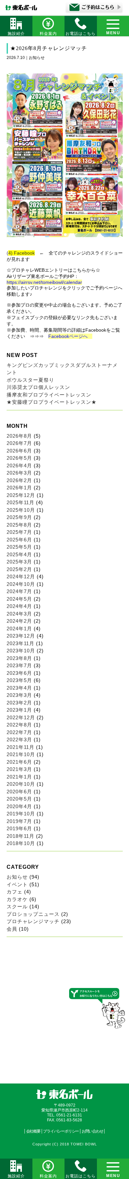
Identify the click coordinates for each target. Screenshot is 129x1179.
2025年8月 (19, 525)
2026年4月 (19, 465)
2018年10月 (21, 843)
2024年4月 (19, 606)
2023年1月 (19, 710)
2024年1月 (19, 628)
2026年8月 (19, 436)
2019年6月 (19, 828)
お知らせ (17, 877)
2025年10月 (21, 510)
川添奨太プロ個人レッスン (38, 387)
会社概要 (33, 1131)
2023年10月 (21, 650)
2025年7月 (19, 532)
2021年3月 (19, 769)
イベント (17, 884)
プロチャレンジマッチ (33, 921)
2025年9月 (19, 517)
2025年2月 (19, 569)
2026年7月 (19, 443)
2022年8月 (19, 724)
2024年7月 (19, 591)
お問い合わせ (92, 1131)
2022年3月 (19, 739)
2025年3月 (19, 561)
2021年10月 (21, 754)
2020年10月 (21, 784)
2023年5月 (19, 680)
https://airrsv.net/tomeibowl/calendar (44, 282)
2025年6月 (19, 539)
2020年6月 (19, 791)
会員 (12, 929)
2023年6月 (19, 673)
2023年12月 (21, 636)
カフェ (14, 891)
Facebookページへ (70, 336)
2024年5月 (19, 599)
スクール (17, 906)
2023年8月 (19, 658)
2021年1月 (19, 777)
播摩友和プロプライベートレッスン (49, 395)
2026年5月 (19, 458)
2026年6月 (19, 450)
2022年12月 (21, 717)
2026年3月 (19, 473)
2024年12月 (21, 576)
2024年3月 (19, 614)
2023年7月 (19, 665)
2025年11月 (20, 502)
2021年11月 (20, 747)
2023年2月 (19, 702)
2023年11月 (20, 643)
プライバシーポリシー (61, 1131)
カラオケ (17, 899)
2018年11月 (20, 836)
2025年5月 (19, 547)
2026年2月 (19, 480)
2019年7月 (19, 821)
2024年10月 (21, 584)
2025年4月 (19, 554)
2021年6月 (19, 762)
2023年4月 (19, 688)
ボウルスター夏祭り (30, 380)
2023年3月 (19, 695)
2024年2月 (19, 621)
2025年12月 (21, 495)
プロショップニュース (33, 914)
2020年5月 (19, 799)
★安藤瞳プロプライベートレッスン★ (52, 402)
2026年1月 (19, 487)
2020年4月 (19, 806)
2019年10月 (21, 813)
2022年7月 (19, 732)
